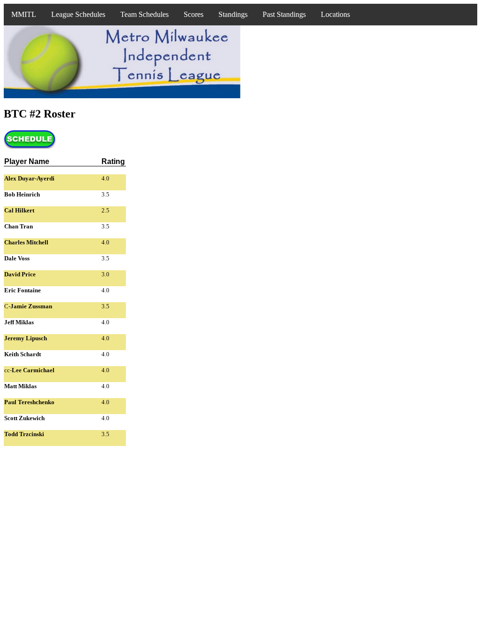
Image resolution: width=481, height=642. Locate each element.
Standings (233, 14)
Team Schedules (144, 14)
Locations (335, 14)
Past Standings (284, 14)
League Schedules (78, 14)
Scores (193, 14)
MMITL (23, 14)
